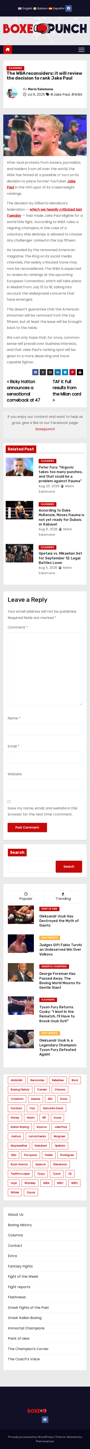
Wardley (30, 1183)
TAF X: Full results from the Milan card (67, 388)
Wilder (15, 1192)
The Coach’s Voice (24, 1359)
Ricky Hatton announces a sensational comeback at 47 (23, 391)
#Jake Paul (60, 94)
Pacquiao (30, 1155)
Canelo (42, 1089)
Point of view (49, 908)
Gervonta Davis (53, 1108)
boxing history (20, 1089)
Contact (15, 1245)
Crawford (17, 1099)
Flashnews (15, 68)
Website (15, 774)
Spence (40, 1164)
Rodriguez (67, 1155)
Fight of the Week (23, 1276)
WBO (74, 1183)
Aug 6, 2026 (48, 529)
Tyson (57, 1174)
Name (14, 718)
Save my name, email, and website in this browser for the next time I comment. (42, 811)
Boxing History (20, 1224)
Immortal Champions (54, 966)
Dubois (35, 1099)
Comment (18, 627)
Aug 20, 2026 (49, 486)
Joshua (16, 1136)
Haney (15, 1117)
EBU (50, 1099)
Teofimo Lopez (20, 1174)
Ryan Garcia (19, 1164)
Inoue (57, 1117)
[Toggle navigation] (81, 49)
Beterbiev (58, 1080)
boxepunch (45, 429)
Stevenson (60, 1164)
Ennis (63, 1099)
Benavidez (37, 1080)
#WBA (76, 94)
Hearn (31, 1117)
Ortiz (13, 1155)
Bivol (75, 1080)
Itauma (42, 1127)
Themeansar (45, 1441)
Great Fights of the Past (28, 1307)
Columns (15, 1235)
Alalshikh (17, 1080)
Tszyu (41, 1174)
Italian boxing (20, 1127)
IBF (44, 1117)
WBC (60, 1183)
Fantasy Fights (20, 1266)
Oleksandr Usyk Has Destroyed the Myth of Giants (59, 921)
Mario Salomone (40, 89)
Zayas (31, 1192)
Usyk (14, 1183)
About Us (15, 1214)
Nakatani (41, 1145)
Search (17, 852)
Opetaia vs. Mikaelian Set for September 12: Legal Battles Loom (60, 558)
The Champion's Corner (28, 1348)
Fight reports (50, 937)
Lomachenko (37, 1136)
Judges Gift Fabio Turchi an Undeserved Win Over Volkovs (60, 949)
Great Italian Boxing (25, 1317)
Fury (32, 1108)
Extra (12, 1255)
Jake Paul (60, 1127)
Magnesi (59, 1136)
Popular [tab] (26, 898)
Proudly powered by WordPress (31, 1437)
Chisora (60, 1089)
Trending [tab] (63, 898)
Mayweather (19, 1145)
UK (70, 1174)
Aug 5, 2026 (48, 567)
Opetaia (60, 1145)
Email (13, 746)
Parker (49, 1155)
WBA (46, 1183)
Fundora (16, 1108)
